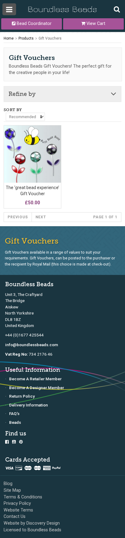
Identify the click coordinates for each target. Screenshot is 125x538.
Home (9, 38)
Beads (15, 422)
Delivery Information (28, 405)
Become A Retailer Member (35, 378)
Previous (18, 217)
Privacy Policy (17, 503)
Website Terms (18, 510)
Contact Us (14, 516)
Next (40, 217)
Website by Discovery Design (32, 523)
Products (26, 38)
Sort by (13, 109)
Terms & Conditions (23, 497)
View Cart (95, 23)
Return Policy (22, 396)
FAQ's (14, 413)
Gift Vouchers (50, 38)
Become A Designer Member (36, 387)
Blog (8, 483)
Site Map (12, 490)
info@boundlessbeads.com (31, 344)
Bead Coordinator (33, 23)
